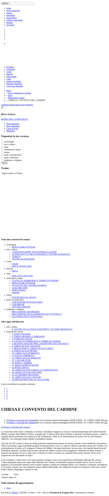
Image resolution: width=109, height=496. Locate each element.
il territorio (10, 69)
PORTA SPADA (19, 290)
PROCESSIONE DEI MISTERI (25, 312)
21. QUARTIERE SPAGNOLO (25, 375)
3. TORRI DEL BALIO (22, 339)
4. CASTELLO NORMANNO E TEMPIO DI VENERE (36, 341)
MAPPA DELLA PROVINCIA (14, 119)
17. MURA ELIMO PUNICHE (25, 365)
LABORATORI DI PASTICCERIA (27, 302)
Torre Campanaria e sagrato (19, 93)
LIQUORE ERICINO (21, 307)
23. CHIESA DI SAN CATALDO (26, 377)
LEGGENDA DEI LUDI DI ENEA (27, 316)
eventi (8, 72)
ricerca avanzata (13, 10)
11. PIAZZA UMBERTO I (23, 355)
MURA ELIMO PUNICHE (23, 247)
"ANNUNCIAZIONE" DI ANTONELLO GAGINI (34, 252)
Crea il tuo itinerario (14, 86)
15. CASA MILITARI (21, 360)
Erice (10, 95)
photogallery (11, 18)
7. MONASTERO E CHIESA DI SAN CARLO (32, 348)
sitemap (9, 22)
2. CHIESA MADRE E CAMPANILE (28, 336)
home (8, 8)
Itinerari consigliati (14, 84)
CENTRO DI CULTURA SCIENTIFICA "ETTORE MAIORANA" (41, 254)
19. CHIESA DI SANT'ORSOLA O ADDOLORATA (35, 370)
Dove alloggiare (13, 126)
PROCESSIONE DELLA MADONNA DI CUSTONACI (37, 314)
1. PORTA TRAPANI (21, 334)
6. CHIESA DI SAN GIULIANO (26, 346)
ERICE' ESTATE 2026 (21, 266)
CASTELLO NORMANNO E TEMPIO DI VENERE (35, 280)
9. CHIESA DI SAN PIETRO (24, 351)
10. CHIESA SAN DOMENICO (26, 353)
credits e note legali (14, 20)
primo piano (11, 76)
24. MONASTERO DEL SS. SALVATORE (30, 379)
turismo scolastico (13, 81)
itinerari (9, 74)
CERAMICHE (18, 304)
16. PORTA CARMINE (22, 363)
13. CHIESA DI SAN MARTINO (26, 358)
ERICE (15, 271)
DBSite (15, 492)
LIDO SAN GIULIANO (22, 276)
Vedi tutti (15, 292)
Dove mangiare (12, 124)
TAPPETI (16, 257)
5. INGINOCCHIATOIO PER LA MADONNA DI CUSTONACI (40, 344)
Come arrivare (12, 128)
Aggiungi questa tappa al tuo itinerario (17, 105)
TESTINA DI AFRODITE (23, 259)
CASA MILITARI (19, 288)
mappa (9, 13)
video (8, 79)
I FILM (15, 264)
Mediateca (10, 131)
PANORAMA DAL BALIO (24, 297)
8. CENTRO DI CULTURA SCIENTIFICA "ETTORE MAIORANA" (42, 329)
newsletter (10, 15)
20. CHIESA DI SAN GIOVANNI (26, 372)
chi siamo (10, 25)
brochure (10, 67)
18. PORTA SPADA (20, 367)
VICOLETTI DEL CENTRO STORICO (29, 285)
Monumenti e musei (16, 98)
